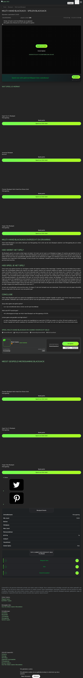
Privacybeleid (5, 661)
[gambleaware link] (3, 641)
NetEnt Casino (6, 620)
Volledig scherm (75, 17)
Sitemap (4, 656)
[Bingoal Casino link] (6, 78)
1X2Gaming (5, 616)
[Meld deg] (77, 2)
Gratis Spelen (41, 51)
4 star (17, 17)
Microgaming (5, 618)
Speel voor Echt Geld (41, 123)
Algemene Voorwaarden (8, 659)
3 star (16, 17)
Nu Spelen (70, 343)
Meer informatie (25, 676)
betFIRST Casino (6, 601)
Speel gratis (41, 120)
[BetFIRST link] (11, 567)
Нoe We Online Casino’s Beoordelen (12, 607)
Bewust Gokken (6, 663)
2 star (14, 17)
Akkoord (36, 676)
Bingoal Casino (6, 599)
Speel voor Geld (41, 46)
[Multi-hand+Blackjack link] (16, 491)
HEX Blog (4, 658)
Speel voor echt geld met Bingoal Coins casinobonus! (30, 78)
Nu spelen (76, 77)
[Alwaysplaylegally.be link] (3, 644)
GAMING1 (5, 613)
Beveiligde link (76, 80)
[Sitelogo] (34, 2)
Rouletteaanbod (53, 346)
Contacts (4, 654)
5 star (19, 17)
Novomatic (5, 615)
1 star (12, 17)
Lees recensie (23, 342)
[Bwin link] (11, 573)
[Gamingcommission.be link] (3, 629)
